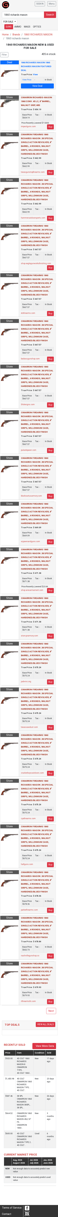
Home (5, 34)
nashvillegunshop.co (30, 956)
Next (51, 1010)
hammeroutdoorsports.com (33, 218)
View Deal (37, 86)
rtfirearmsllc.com (28, 1001)
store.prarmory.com (29, 636)
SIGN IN (40, 3)
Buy (50, 127)
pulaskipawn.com (28, 450)
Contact (6, 1214)
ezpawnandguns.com (30, 541)
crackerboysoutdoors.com (32, 773)
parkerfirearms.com (29, 910)
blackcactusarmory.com (31, 496)
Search (50, 14)
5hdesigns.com (28, 404)
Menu (52, 3)
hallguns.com (27, 864)
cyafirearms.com (28, 818)
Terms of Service (12, 1207)
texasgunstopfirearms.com (33, 172)
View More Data (44, 1046)
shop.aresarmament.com (32, 590)
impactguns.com (28, 126)
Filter (4, 54)
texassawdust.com (29, 727)
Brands (16, 34)
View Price (26, 80)
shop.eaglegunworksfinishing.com (36, 263)
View (35, 74)
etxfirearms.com (28, 313)
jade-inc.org (26, 681)
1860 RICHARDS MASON (38, 34)
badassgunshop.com (30, 359)
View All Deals (45, 1024)
